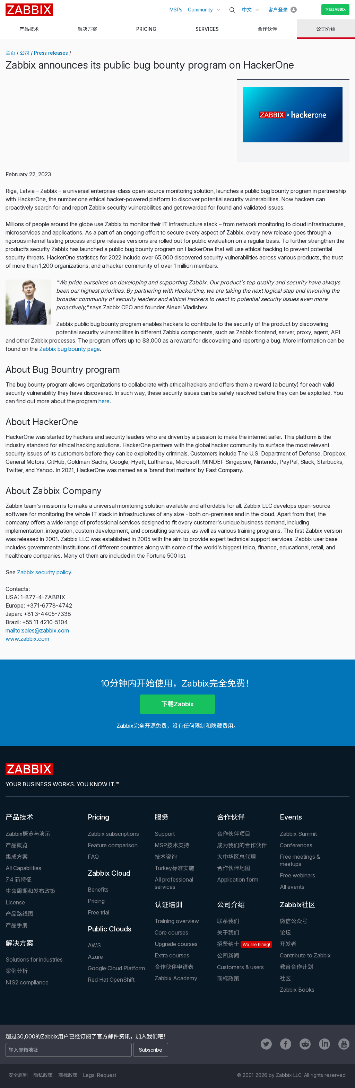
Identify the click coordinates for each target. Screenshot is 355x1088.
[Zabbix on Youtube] (343, 1044)
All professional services (174, 883)
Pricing (98, 817)
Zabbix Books (297, 989)
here (104, 401)
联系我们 (228, 921)
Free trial (98, 912)
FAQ (93, 856)
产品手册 (17, 925)
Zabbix (29, 9)
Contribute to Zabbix (305, 955)
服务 (161, 817)
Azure (95, 956)
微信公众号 (294, 921)
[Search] (232, 10)
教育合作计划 (296, 966)
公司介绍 (231, 905)
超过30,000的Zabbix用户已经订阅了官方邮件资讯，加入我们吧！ (87, 1036)
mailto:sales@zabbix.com (37, 630)
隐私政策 (43, 1075)
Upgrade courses (176, 943)
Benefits (98, 889)
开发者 (288, 943)
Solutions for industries (34, 959)
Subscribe (150, 1050)
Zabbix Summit (298, 833)
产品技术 (19, 817)
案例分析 (17, 970)
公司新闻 (228, 955)
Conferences (296, 845)
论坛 (285, 932)
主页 (10, 53)
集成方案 (17, 856)
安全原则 (18, 1075)
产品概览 (17, 845)
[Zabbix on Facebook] (285, 1044)
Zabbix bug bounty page (69, 348)
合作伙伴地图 (233, 868)
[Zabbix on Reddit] (305, 1044)
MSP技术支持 (172, 845)
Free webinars (297, 875)
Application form (237, 879)
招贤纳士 (243, 943)
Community (200, 9)
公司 (24, 53)
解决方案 (19, 943)
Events (291, 817)
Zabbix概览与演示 (28, 833)
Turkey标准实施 (174, 868)
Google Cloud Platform (116, 968)
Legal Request (99, 1075)
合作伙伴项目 (233, 833)
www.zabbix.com (27, 638)
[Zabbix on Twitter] (266, 1044)
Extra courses (172, 955)
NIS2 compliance (27, 982)
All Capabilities (23, 868)
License (15, 902)
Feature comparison (113, 845)
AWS (94, 945)
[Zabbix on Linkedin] (324, 1044)
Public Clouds (109, 929)
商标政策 (228, 978)
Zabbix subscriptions (113, 833)
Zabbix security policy (44, 572)
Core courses (171, 932)
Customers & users (240, 967)
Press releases (51, 53)
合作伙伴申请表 (174, 966)
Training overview (177, 921)
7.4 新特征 (19, 879)
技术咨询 (166, 856)
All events (292, 886)
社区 (285, 978)
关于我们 (228, 932)
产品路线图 (19, 913)
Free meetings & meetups (300, 860)
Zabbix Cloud (109, 873)
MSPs (176, 9)
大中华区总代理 (236, 856)
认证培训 (168, 905)
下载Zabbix (335, 9)
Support (165, 833)
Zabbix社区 (297, 905)
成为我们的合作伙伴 (242, 845)
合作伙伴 (231, 817)
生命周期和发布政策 (30, 890)
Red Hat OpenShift (111, 979)
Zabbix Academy (176, 978)
